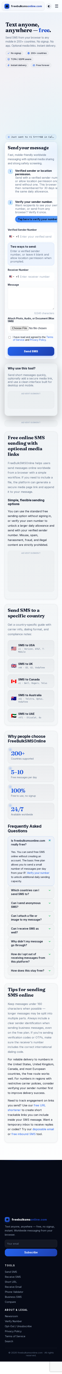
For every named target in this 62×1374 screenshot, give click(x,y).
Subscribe (31, 1252)
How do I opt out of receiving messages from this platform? (28, 957)
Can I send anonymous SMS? (26, 905)
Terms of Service (15, 1336)
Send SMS (31, 351)
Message (13, 284)
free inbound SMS (24, 1134)
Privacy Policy (38, 339)
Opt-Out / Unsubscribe (18, 1326)
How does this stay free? (27, 970)
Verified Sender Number (22, 229)
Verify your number (38, 872)
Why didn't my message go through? (27, 943)
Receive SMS (13, 1276)
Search (9, 1341)
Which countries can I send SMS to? (25, 892)
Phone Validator (14, 1291)
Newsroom (11, 1316)
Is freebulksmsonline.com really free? (28, 842)
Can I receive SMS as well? (25, 930)
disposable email (43, 1129)
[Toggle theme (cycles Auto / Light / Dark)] (49, 6)
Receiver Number (18, 270)
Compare (10, 1302)
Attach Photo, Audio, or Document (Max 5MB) (31, 320)
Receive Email (13, 1286)
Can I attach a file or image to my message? (26, 917)
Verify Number (13, 1321)
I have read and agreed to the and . (33, 338)
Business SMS (13, 1296)
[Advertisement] (31, 100)
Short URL (11, 1281)
